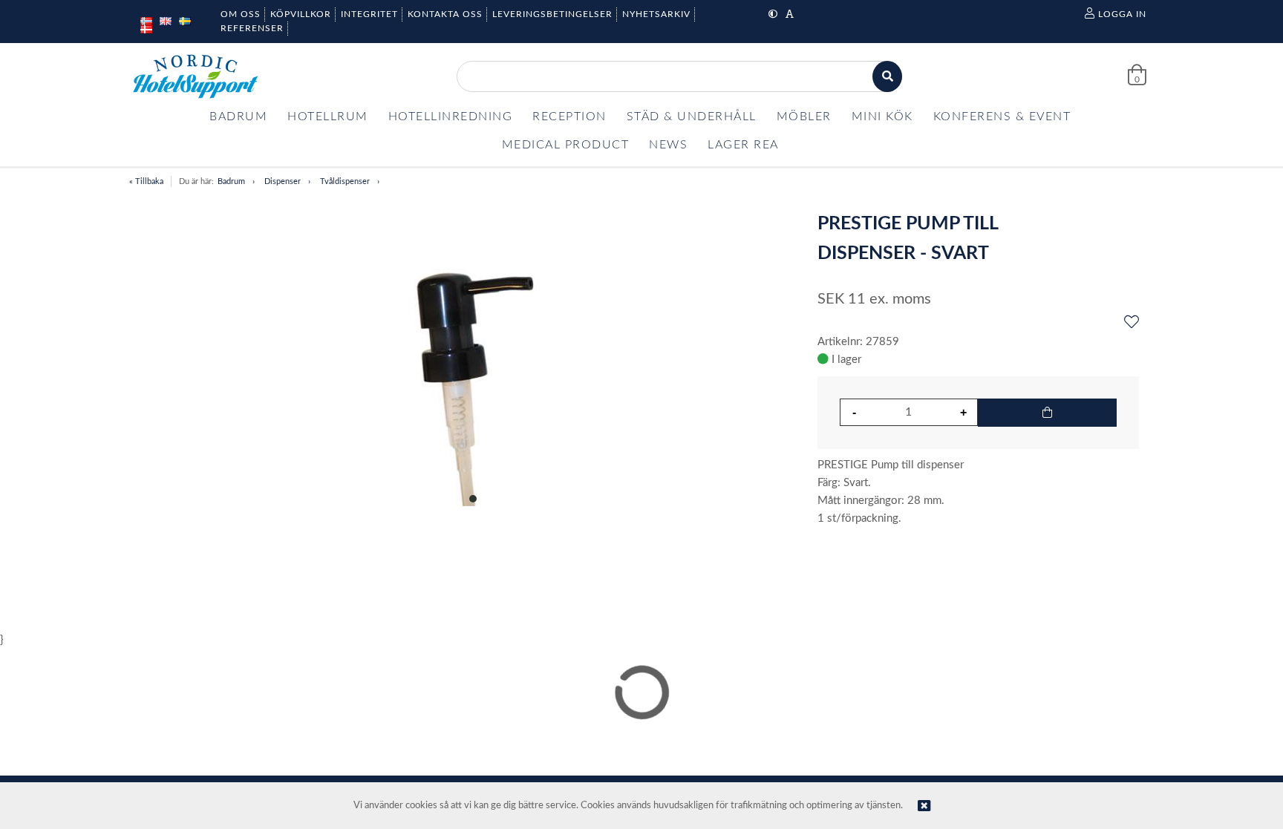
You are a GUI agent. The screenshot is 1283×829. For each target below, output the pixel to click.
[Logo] (195, 76)
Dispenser (282, 181)
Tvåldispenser (345, 181)
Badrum (231, 181)
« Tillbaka (146, 181)
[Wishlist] (1131, 322)
